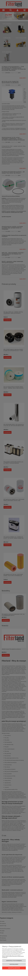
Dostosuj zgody (14, 964)
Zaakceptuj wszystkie (14, 968)
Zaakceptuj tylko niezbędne (14, 960)
